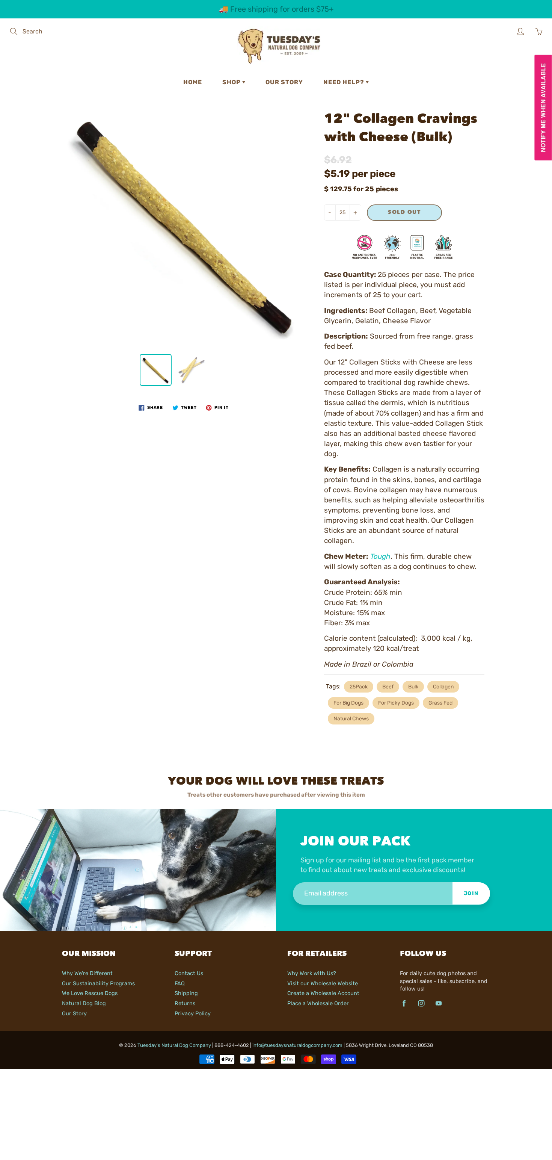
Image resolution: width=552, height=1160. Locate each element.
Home (192, 82)
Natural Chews (351, 718)
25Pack (359, 687)
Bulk (413, 687)
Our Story (284, 82)
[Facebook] (403, 1003)
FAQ (180, 983)
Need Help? (344, 82)
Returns (185, 1003)
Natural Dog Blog (84, 1003)
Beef (388, 687)
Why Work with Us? (311, 973)
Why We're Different (87, 973)
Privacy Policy (193, 1013)
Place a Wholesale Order (318, 1003)
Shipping (186, 993)
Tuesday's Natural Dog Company (174, 1045)
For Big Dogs (348, 703)
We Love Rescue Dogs (90, 993)
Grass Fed (440, 703)
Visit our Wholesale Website (322, 983)
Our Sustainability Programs (98, 983)
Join (471, 893)
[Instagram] (421, 1003)
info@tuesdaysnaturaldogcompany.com (297, 1045)
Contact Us (189, 973)
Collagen (443, 687)
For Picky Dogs (396, 703)
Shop (232, 82)
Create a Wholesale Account (323, 993)
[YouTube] (438, 1003)
